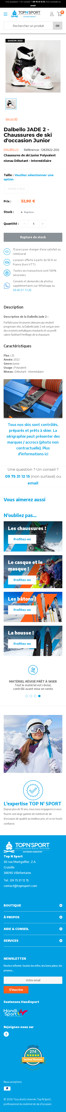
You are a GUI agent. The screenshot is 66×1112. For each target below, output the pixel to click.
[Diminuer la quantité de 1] (24, 223)
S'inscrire (16, 990)
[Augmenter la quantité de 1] (42, 223)
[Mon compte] (52, 14)
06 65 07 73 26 (22, 290)
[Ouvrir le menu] (5, 14)
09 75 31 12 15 (17, 476)
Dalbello (11, 150)
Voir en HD (12, 119)
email (33, 483)
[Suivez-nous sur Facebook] (6, 1034)
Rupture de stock (33, 237)
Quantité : (11, 223)
